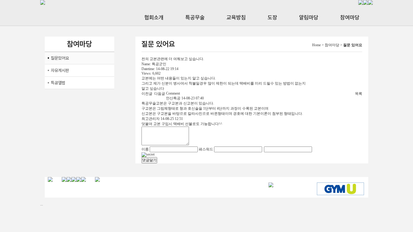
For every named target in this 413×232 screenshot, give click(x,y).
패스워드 (206, 149)
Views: (146, 73)
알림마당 (308, 17)
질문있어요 (60, 58)
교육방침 (236, 17)
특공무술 (195, 17)
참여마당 (349, 17)
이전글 (146, 94)
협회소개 (154, 17)
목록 (358, 94)
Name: (146, 64)
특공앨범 (58, 82)
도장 (272, 17)
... (41, 204)
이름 (145, 149)
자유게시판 (60, 70)
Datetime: (148, 69)
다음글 (159, 94)
